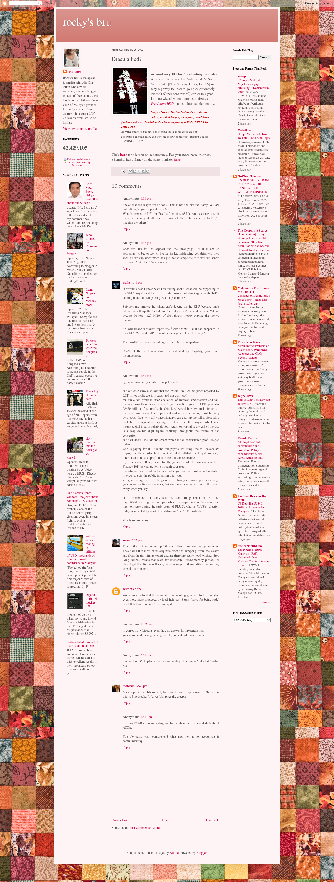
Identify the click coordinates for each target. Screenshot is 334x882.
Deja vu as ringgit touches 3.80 (92, 600)
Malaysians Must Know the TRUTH (253, 290)
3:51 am (145, 655)
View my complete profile (80, 128)
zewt (126, 588)
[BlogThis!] (134, 171)
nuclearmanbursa (250, 545)
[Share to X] (139, 171)
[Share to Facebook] (143, 171)
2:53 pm (136, 540)
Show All (266, 602)
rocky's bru (87, 21)
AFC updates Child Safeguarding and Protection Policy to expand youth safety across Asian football (251, 450)
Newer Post (120, 820)
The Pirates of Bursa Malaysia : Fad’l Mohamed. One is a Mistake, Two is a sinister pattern (253, 557)
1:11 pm (145, 198)
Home (166, 820)
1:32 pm (145, 242)
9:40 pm (142, 686)
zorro (126, 540)
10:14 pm (146, 717)
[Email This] (130, 171)
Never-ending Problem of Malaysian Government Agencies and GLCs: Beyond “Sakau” (253, 352)
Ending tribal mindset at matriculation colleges (82, 644)
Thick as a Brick (249, 342)
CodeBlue (244, 130)
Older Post (211, 820)
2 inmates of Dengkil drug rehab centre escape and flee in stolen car (254, 299)
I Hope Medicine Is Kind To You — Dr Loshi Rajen (254, 136)
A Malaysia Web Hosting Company (77, 163)
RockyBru (74, 72)
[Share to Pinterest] (147, 171)
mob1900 (129, 685)
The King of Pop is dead (92, 395)
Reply (126, 229)
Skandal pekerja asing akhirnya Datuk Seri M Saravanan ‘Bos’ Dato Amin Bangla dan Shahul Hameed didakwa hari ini (253, 242)
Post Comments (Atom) (145, 827)
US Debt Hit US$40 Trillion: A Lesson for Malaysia (251, 507)
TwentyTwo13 (247, 438)
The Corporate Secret (252, 230)
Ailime (174, 852)
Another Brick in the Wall (252, 498)
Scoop (242, 76)
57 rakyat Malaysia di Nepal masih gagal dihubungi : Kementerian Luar (253, 86)
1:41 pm (136, 282)
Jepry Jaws (245, 395)
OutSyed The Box (250, 176)
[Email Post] (122, 171)
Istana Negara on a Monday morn (91, 297)
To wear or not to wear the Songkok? (91, 348)
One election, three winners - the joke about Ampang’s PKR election (82, 497)
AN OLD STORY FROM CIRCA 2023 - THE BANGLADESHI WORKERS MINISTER (253, 186)
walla (126, 282)
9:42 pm (135, 589)
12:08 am (146, 624)
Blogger (202, 852)
